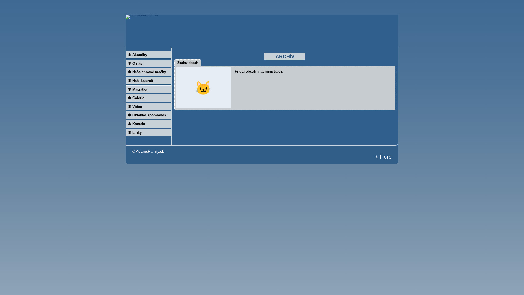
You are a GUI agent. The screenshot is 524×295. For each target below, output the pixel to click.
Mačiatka (137, 89)
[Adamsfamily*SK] (262, 31)
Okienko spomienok (147, 115)
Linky (135, 132)
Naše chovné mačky (147, 72)
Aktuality (137, 54)
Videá (135, 106)
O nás (135, 63)
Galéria (136, 98)
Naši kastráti (140, 80)
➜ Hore (383, 157)
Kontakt (136, 124)
